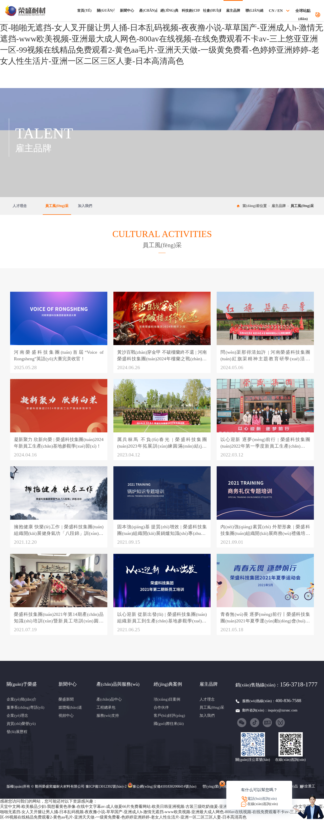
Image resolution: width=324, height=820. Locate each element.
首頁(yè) (84, 10)
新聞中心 (127, 10)
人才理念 (20, 206)
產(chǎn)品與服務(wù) (148, 10)
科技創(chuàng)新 (190, 10)
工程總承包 (105, 707)
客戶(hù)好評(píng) (169, 715)
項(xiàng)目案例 (167, 699)
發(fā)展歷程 (17, 732)
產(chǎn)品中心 (109, 699)
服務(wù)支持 (107, 715)
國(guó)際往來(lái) (169, 724)
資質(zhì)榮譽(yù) (21, 724)
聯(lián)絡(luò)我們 (254, 10)
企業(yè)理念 (17, 715)
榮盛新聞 (66, 699)
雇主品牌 (233, 10)
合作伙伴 (161, 707)
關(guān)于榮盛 (106, 10)
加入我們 (85, 206)
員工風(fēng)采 (57, 206)
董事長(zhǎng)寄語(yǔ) (25, 707)
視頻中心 (66, 715)
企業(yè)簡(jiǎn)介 (21, 699)
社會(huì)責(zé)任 (212, 10)
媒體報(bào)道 (70, 707)
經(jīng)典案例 (169, 10)
